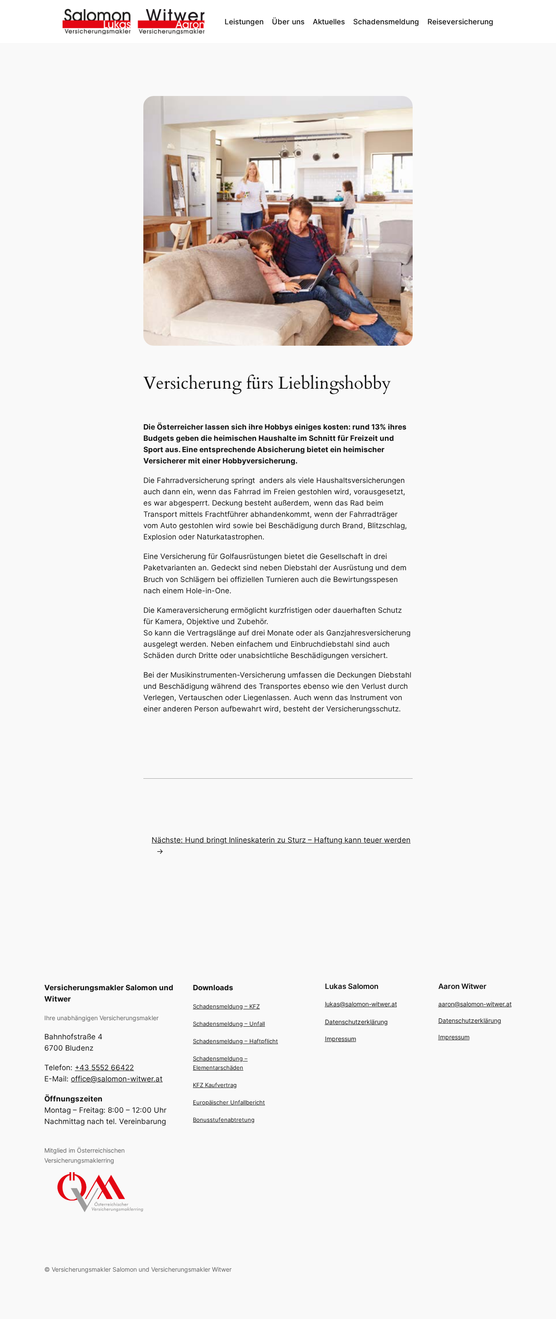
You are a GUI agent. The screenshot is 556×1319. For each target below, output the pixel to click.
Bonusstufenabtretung (224, 1119)
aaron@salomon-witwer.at (475, 1004)
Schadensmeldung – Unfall (229, 1023)
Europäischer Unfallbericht (229, 1102)
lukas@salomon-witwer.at (361, 1004)
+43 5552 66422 (104, 1067)
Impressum (340, 1038)
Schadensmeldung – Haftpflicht (235, 1041)
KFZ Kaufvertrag (215, 1084)
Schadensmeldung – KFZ (226, 1006)
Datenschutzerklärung (356, 1021)
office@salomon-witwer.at (116, 1078)
